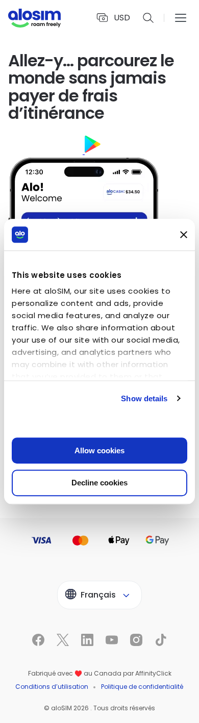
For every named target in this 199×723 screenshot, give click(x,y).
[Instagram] (84, 713)
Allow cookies (99, 450)
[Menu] (180, 18)
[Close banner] (183, 234)
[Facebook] (6, 713)
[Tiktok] (103, 713)
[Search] (148, 18)
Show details (144, 398)
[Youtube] (64, 713)
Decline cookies (99, 483)
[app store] (46, 151)
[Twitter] (25, 713)
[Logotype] (34, 18)
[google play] (124, 151)
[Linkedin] (45, 713)
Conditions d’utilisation (51, 686)
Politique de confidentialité (142, 686)
